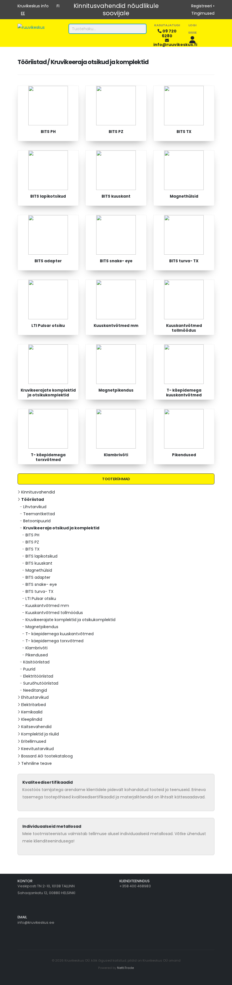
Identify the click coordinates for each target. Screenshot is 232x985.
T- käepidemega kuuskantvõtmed (59, 634)
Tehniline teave (36, 763)
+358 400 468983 (135, 886)
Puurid (29, 669)
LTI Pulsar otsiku (40, 598)
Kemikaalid (31, 712)
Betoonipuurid (37, 521)
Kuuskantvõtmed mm (47, 605)
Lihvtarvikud (34, 507)
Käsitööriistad (36, 662)
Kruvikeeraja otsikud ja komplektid (61, 528)
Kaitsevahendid (36, 727)
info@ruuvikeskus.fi (175, 44)
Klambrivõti (36, 648)
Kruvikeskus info (33, 6)
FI (58, 6)
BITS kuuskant (38, 563)
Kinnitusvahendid (38, 492)
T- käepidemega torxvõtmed (54, 641)
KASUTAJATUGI (167, 25)
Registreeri (201, 6)
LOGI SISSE (192, 29)
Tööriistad (32, 499)
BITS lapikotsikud (41, 556)
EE (23, 13)
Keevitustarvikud (37, 749)
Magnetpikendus (41, 627)
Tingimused (202, 13)
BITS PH (32, 535)
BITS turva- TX (39, 591)
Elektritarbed (33, 704)
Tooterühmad (116, 479)
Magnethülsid (38, 570)
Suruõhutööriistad (40, 683)
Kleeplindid (31, 719)
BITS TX (32, 549)
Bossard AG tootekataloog (47, 756)
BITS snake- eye (41, 584)
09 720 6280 (169, 33)
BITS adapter (37, 577)
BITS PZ (32, 542)
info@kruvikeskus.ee (36, 922)
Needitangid (35, 690)
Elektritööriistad (38, 676)
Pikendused (36, 655)
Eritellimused (33, 741)
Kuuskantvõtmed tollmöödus (54, 612)
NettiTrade (125, 968)
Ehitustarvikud (35, 697)
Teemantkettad (39, 514)
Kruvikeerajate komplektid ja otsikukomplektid (70, 620)
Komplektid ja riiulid (40, 734)
